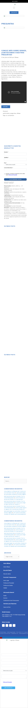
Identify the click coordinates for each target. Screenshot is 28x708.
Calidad (5, 588)
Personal (5, 111)
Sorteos (5, 598)
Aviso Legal (6, 580)
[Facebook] (3, 625)
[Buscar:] (15, 481)
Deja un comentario (8, 115)
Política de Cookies (8, 585)
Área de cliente (7, 574)
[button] (14, 8)
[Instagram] (10, 625)
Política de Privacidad (8, 583)
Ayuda (4, 595)
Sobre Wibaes (6, 567)
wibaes (18, 113)
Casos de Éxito (7, 607)
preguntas (13, 113)
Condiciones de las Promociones (11, 600)
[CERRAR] (1, 638)
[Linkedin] (14, 625)
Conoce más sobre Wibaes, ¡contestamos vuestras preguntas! (14, 53)
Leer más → (6, 106)
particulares (6, 113)
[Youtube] (7, 625)
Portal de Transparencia (9, 577)
